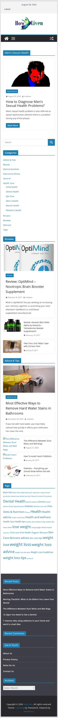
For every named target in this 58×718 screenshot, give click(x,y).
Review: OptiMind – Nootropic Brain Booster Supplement (25, 286)
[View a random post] (51, 38)
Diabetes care (38, 506)
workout (30, 558)
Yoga (5, 229)
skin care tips (36, 538)
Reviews (7, 220)
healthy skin (50, 522)
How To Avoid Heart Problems (38, 456)
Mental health (47, 527)
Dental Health (12, 191)
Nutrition (6, 533)
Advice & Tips (9, 160)
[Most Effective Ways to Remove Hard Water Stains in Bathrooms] (29, 379)
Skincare (7, 225)
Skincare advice (19, 538)
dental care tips (25, 496)
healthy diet (30, 522)
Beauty (6, 164)
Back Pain (8, 492)
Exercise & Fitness (11, 174)
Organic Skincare (39, 532)
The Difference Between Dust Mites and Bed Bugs (37, 442)
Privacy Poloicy (10, 659)
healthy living (40, 522)
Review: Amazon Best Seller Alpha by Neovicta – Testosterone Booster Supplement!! (37, 327)
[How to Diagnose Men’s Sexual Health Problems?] (29, 72)
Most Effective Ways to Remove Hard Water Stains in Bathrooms (28, 408)
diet (45, 506)
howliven (27, 96)
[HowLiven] (6, 38)
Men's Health (12, 91)
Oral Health (25, 532)
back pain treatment (32, 493)
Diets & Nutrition (11, 169)
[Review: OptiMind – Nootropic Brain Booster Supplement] (29, 257)
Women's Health (13, 210)
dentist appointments (16, 506)
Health (36, 511)
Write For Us (9, 665)
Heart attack (7, 527)
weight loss (20, 544)
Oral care (14, 532)
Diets (49, 506)
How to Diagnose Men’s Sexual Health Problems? (25, 103)
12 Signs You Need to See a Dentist (20, 614)
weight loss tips (14, 558)
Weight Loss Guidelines (42, 552)
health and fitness (18, 518)
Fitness (27, 512)
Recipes (6, 215)
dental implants (31, 502)
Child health (11, 187)
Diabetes (29, 506)
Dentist (41, 501)
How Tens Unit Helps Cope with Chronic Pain (36, 345)
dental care (15, 496)
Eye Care (10, 196)
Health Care (8, 183)
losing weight (36, 527)
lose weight (21, 526)
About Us (7, 653)
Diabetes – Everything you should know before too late (37, 470)
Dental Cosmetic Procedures (41, 496)
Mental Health (12, 205)
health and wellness (38, 517)
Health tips (20, 521)
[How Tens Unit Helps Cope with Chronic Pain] (12, 347)
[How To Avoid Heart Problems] (12, 458)
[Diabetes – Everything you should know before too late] (12, 472)
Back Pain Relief (19, 493)
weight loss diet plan (22, 552)
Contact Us (8, 671)
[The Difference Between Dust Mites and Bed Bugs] (12, 444)
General (7, 178)
